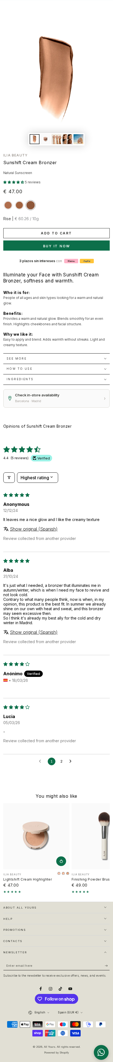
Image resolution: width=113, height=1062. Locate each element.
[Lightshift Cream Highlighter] (36, 836)
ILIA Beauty (15, 155)
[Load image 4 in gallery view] (67, 139)
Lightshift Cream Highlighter (27, 879)
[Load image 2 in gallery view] (45, 139)
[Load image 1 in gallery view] (34, 139)
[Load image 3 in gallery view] (56, 139)
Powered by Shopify (56, 1052)
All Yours (49, 1046)
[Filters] (9, 477)
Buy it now (56, 246)
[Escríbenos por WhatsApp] (101, 1052)
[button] (14, 182)
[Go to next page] (71, 761)
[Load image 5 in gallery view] (78, 139)
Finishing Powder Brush (92, 879)
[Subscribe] (107, 966)
